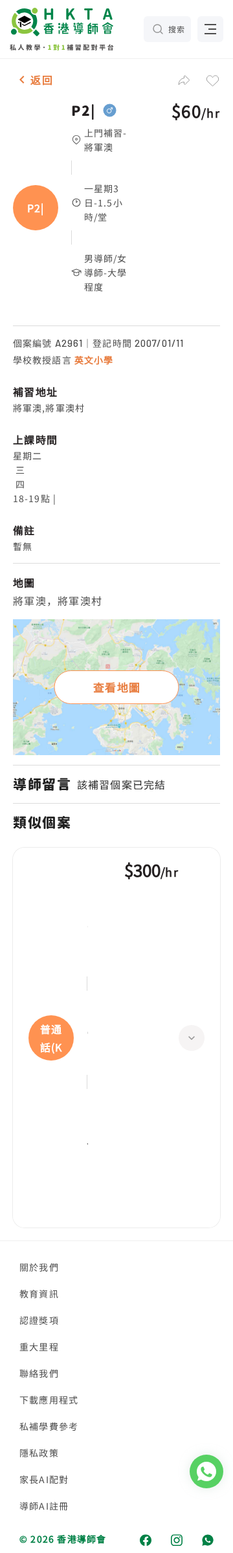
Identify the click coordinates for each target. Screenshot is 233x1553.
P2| (83, 111)
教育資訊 (39, 1293)
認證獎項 (39, 1320)
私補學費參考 (48, 1426)
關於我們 (39, 1267)
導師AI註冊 (44, 1505)
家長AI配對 (44, 1479)
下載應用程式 (48, 1399)
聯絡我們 (39, 1373)
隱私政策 (39, 1452)
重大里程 (39, 1346)
